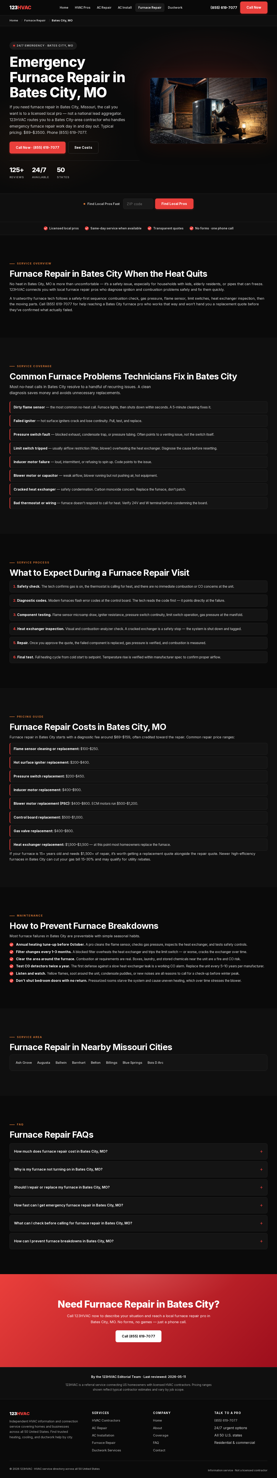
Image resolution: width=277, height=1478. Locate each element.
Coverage (160, 1435)
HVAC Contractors (106, 1420)
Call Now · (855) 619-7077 (37, 148)
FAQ (156, 1443)
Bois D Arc (155, 1063)
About (157, 1428)
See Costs (83, 148)
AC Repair (104, 7)
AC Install (125, 7)
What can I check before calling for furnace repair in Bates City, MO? (73, 1223)
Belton (96, 1063)
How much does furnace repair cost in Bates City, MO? (61, 1151)
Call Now (253, 7)
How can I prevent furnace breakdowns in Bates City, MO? (64, 1241)
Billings (111, 1063)
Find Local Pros (174, 204)
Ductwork (175, 7)
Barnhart (78, 1063)
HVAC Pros (82, 7)
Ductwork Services (106, 1450)
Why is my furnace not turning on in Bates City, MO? (58, 1169)
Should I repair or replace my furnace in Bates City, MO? (62, 1187)
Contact (159, 1450)
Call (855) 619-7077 (138, 1336)
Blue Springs (132, 1063)
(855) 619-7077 (224, 7)
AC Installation (103, 1435)
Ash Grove (24, 1063)
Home (64, 7)
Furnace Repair (149, 7)
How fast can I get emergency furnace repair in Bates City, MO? (68, 1205)
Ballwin (61, 1063)
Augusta (43, 1063)
